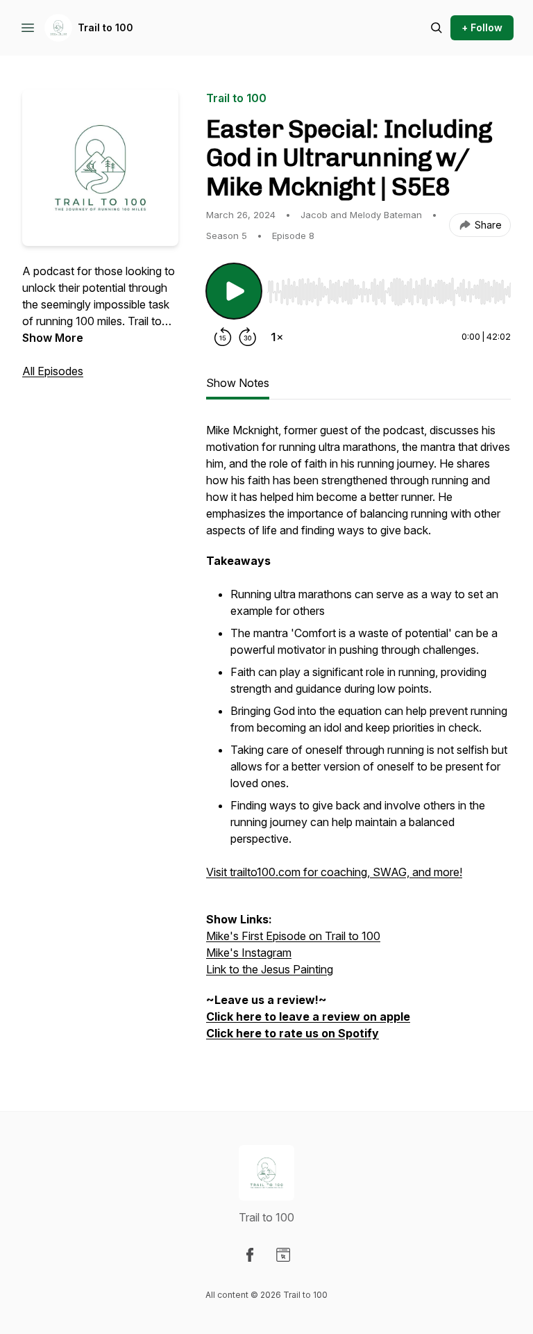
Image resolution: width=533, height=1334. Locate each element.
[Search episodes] (436, 27)
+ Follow (482, 27)
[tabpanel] (358, 738)
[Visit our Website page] (283, 1255)
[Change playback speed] (277, 337)
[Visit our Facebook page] (250, 1255)
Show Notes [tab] (237, 383)
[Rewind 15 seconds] (222, 337)
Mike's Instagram (248, 953)
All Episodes (52, 371)
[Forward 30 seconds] (247, 337)
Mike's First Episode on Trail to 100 (293, 936)
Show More (52, 338)
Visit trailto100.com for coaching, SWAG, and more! (334, 872)
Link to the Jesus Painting (269, 969)
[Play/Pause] (234, 291)
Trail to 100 (105, 27)
